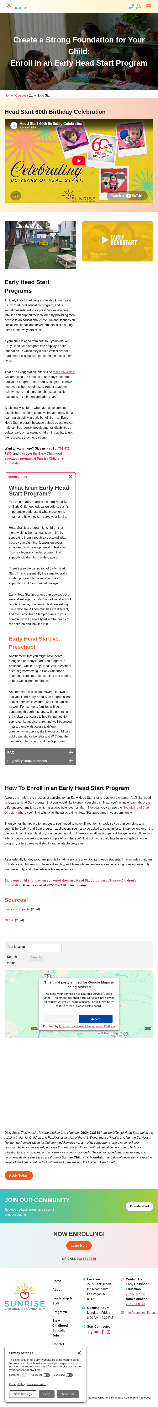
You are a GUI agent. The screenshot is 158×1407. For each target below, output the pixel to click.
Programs (59, 1312)
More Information (59, 1019)
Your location (16, 946)
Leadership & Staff (62, 1301)
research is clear (64, 372)
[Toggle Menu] (148, 6)
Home (9, 95)
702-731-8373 (135, 1304)
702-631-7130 (56, 885)
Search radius (12, 960)
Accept (95, 1019)
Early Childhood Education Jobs (60, 1328)
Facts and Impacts (17, 909)
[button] (117, 241)
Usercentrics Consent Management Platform (87, 1026)
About (56, 1289)
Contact (58, 1344)
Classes (20, 95)
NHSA (9, 920)
